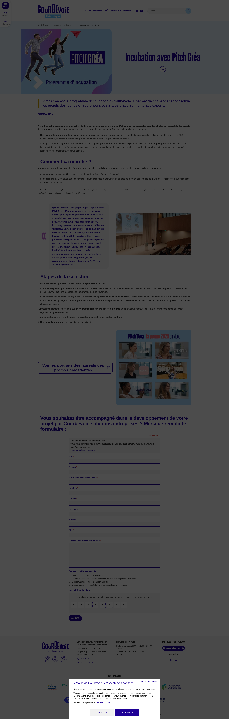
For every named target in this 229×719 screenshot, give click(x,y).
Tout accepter (127, 712)
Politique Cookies (104, 703)
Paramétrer (102, 712)
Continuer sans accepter (148, 681)
